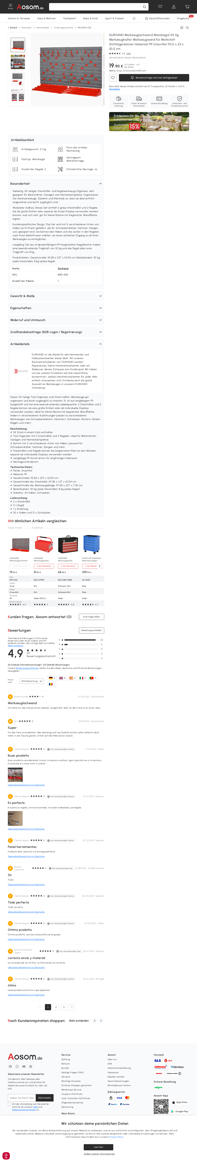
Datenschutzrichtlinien (24, 1109)
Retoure (65, 1063)
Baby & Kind (90, 18)
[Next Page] (72, 1007)
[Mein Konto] (174, 7)
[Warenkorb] (187, 7)
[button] (56, 184)
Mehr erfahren (15, 645)
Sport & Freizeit (114, 18)
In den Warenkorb (20, 566)
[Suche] (145, 6)
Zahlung (65, 1059)
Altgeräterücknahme (72, 1102)
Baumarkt (27, 27)
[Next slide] (99, 566)
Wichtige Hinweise (71, 1081)
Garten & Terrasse (19, 18)
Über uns (112, 1059)
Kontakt (65, 1068)
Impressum (113, 1072)
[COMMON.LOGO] (30, 6)
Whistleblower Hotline (119, 1085)
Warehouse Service (71, 1089)
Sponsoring (67, 1107)
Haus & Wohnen (46, 18)
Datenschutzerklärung (119, 1068)
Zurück (13, 27)
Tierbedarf (69, 18)
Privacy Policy (116, 1137)
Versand (65, 1077)
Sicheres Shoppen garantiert (76, 1085)
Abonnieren (44, 1097)
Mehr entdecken (79, 1020)
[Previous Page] (40, 1007)
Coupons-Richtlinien (72, 1094)
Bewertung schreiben (91, 630)
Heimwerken (42, 27)
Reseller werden (116, 1077)
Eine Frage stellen (91, 616)
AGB (35, 1107)
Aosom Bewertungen (118, 1081)
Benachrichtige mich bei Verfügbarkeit (156, 77)
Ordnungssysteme (63, 27)
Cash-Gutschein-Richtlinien (75, 1098)
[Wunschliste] (160, 7)
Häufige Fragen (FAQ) (72, 1072)
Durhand (63, 268)
